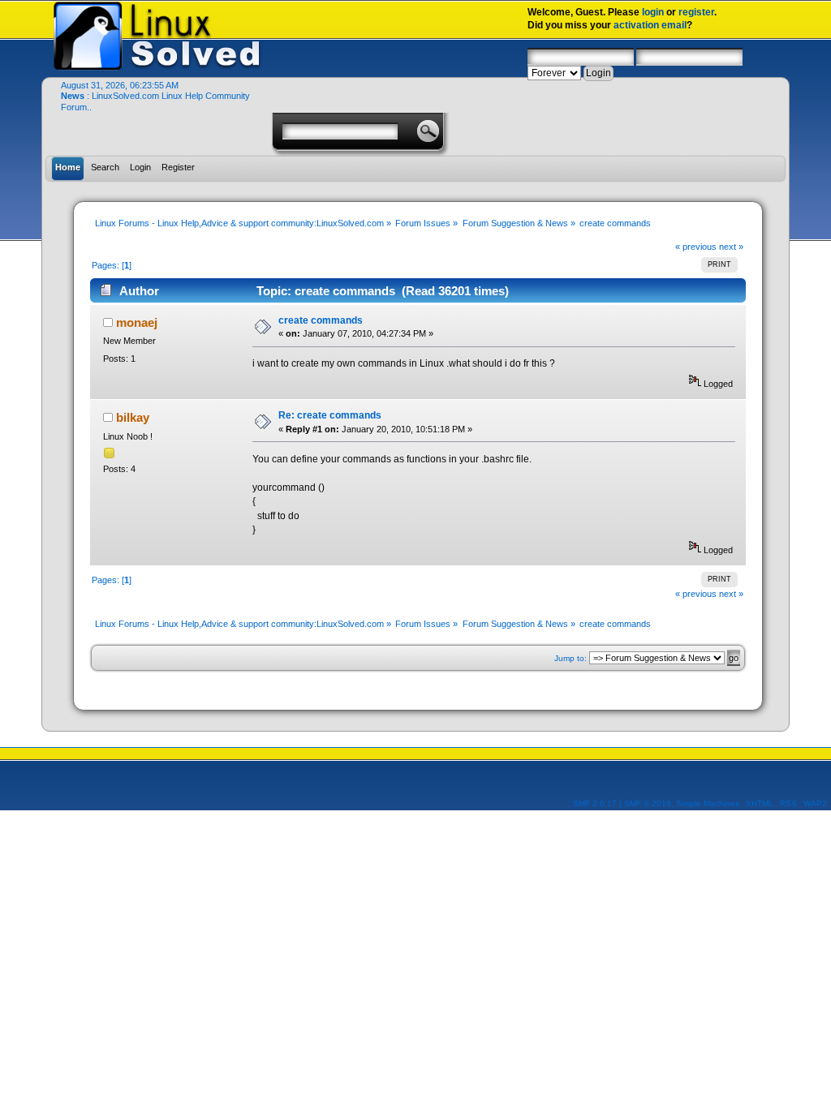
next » (731, 246)
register (696, 12)
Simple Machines (707, 803)
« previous (696, 246)
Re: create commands (329, 415)
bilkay (132, 417)
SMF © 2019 (647, 803)
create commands (320, 320)
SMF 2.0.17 (595, 803)
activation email (650, 25)
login (653, 12)
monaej (136, 322)
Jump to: (570, 658)
